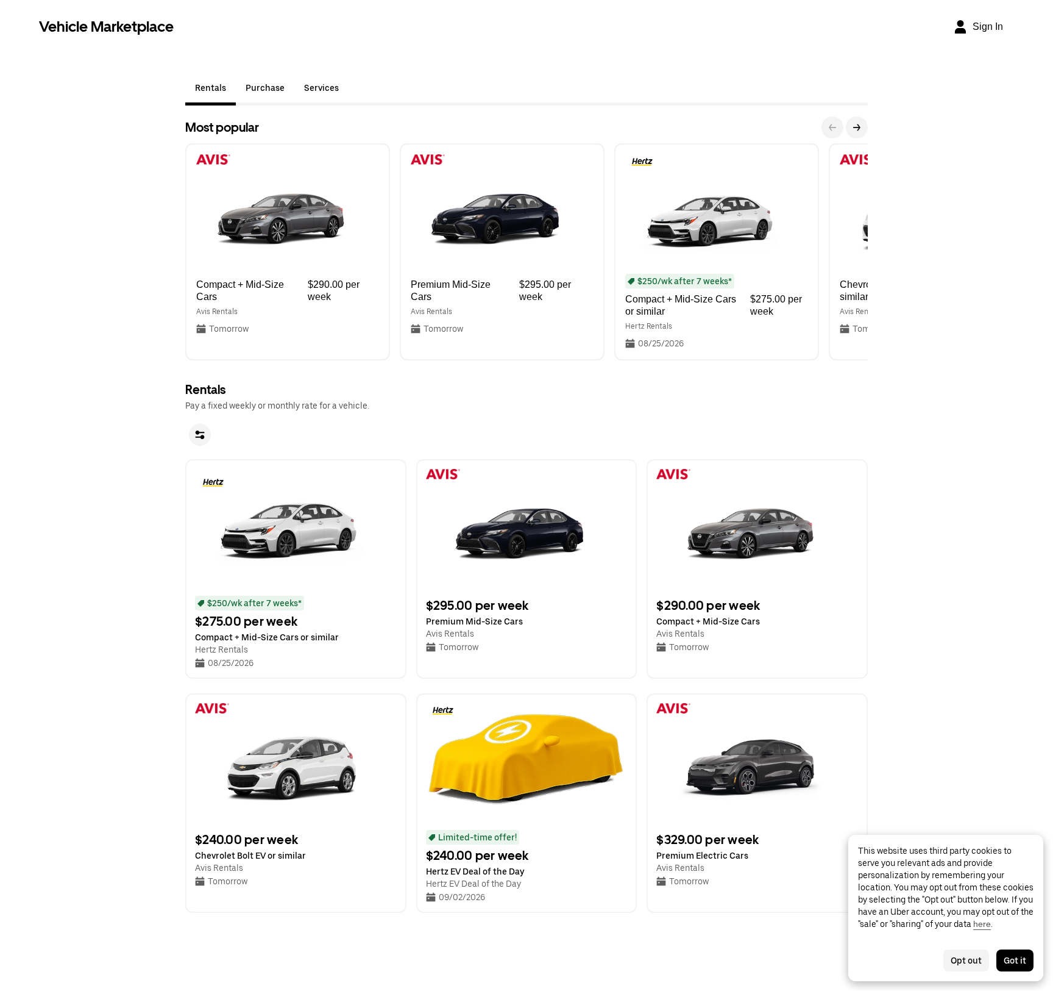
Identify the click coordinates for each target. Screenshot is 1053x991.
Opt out (966, 960)
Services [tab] (321, 88)
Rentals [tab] (210, 88)
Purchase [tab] (265, 88)
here (982, 924)
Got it (1015, 960)
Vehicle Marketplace (106, 26)
